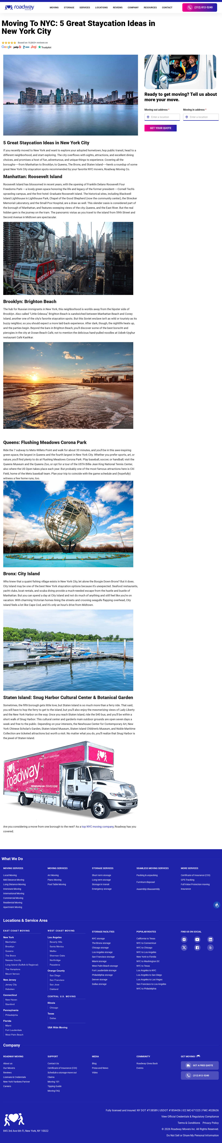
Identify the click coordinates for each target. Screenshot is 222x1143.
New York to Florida (146, 956)
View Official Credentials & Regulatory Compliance (190, 1116)
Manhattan (10, 941)
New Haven (11, 999)
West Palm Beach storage (105, 966)
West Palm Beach (14, 1034)
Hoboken (10, 989)
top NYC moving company (98, 826)
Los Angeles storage (102, 952)
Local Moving (10, 875)
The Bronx (10, 955)
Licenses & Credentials (14, 1077)
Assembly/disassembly (148, 889)
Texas (51, 1013)
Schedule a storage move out (62, 1072)
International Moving (13, 893)
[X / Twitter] (184, 947)
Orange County (56, 970)
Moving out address (156, 109)
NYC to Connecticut (146, 943)
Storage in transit (100, 884)
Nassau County (13, 960)
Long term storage (101, 879)
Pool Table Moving (57, 884)
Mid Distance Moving (13, 879)
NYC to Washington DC (148, 961)
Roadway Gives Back (147, 1063)
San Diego (55, 975)
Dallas (53, 1018)
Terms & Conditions (189, 1122)
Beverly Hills (56, 941)
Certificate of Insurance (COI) (195, 875)
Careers (7, 1086)
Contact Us (53, 1063)
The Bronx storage (101, 943)
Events (140, 1068)
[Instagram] (184, 939)
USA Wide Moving (57, 1027)
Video (95, 1072)
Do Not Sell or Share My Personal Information (193, 1135)
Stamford (10, 1004)
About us (7, 1063)
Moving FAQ (54, 1090)
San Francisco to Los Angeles (151, 984)
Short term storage (101, 875)
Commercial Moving (13, 898)
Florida (7, 1020)
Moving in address (194, 109)
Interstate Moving (12, 889)
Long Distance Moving (14, 884)
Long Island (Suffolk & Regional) (21, 964)
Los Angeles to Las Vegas (149, 979)
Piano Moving (54, 879)
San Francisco (57, 979)
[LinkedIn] (210, 939)
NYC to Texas (143, 966)
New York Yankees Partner (16, 1081)
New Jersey (9, 979)
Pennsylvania (10, 1010)
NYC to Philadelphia (146, 988)
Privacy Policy (211, 1122)
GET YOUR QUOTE (160, 127)
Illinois (51, 1002)
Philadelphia (11, 1014)
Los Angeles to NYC (146, 970)
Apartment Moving (12, 907)
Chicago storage (100, 947)
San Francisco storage (103, 956)
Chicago (54, 1007)
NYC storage (98, 938)
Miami (8, 1025)
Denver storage (99, 979)
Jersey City (11, 984)
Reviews (7, 1072)
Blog (94, 1063)
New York (8, 937)
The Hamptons (12, 969)
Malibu (53, 950)
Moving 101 (53, 1081)
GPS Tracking (187, 879)
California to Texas (146, 938)
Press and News (100, 1068)
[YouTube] (197, 939)
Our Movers (9, 1068)
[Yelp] (210, 947)
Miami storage (99, 961)
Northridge (55, 960)
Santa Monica (57, 946)
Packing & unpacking (147, 875)
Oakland (54, 989)
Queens (9, 950)
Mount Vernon (12, 973)
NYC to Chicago (144, 947)
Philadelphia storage (102, 975)
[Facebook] (197, 947)
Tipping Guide (54, 1086)
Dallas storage (99, 984)
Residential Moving (12, 902)
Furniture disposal (146, 882)
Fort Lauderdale (13, 1030)
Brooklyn (9, 946)
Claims (51, 1077)
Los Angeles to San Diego (149, 975)
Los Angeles (55, 937)
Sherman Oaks (57, 955)
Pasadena (55, 964)
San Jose (54, 984)
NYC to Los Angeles (146, 952)
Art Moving (53, 875)
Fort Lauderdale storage (104, 970)
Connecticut (10, 995)
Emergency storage (101, 889)
